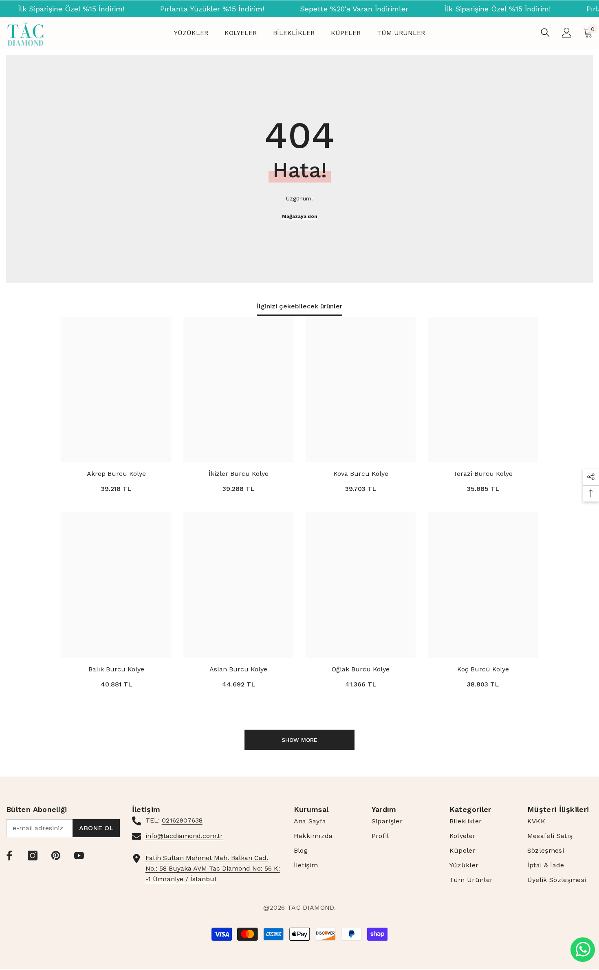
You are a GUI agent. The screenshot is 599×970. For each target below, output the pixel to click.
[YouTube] (79, 855)
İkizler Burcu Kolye (239, 473)
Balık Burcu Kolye (116, 669)
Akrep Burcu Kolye (116, 473)
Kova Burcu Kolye (360, 473)
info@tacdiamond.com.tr (184, 836)
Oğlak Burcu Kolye (361, 669)
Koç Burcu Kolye (483, 669)
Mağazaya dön (299, 216)
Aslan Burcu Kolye (238, 669)
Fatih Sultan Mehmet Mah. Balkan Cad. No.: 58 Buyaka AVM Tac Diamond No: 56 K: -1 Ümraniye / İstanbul (212, 868)
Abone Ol (96, 828)
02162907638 (182, 820)
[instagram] (32, 855)
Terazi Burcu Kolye (483, 473)
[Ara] (545, 32)
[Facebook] (9, 855)
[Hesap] (567, 32)
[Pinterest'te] (55, 855)
